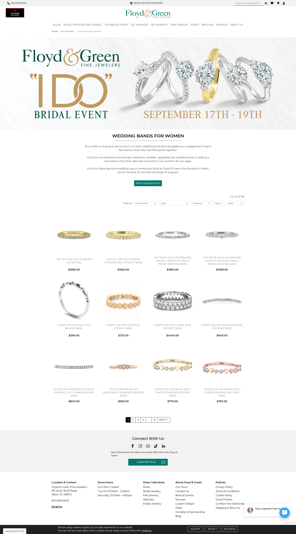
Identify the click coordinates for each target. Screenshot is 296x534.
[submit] (266, 3)
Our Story (181, 487)
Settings (230, 529)
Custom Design (184, 503)
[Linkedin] (163, 446)
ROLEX (57, 24)
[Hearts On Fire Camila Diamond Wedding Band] (222, 301)
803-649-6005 (60, 500)
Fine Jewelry (151, 495)
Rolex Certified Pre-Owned (83, 24)
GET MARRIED (159, 24)
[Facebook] (133, 446)
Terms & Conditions (227, 491)
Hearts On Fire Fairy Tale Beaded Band (74, 327)
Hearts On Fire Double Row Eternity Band (172, 327)
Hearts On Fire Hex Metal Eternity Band (123, 327)
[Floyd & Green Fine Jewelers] (148, 13)
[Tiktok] (156, 446)
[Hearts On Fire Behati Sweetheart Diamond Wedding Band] (123, 367)
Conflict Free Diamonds (230, 503)
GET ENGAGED (139, 24)
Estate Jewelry (152, 503)
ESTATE (195, 24)
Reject (212, 529)
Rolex (146, 487)
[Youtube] (148, 446)
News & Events (184, 495)
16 (154, 419)
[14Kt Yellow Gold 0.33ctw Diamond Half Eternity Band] (123, 235)
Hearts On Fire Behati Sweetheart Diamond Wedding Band (123, 392)
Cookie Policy (224, 495)
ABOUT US (236, 24)
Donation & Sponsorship (190, 512)
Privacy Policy (224, 487)
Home (55, 31)
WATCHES (208, 24)
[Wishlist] (272, 3)
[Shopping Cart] (278, 3)
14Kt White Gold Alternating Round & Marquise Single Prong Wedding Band (222, 260)
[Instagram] (140, 446)
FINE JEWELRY (179, 24)
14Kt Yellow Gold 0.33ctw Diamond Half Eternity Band (123, 261)
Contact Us (182, 491)
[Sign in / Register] (284, 3)
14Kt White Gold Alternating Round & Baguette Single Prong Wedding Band (173, 260)
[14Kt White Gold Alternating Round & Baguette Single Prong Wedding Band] (172, 235)
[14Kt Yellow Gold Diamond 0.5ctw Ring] (74, 235)
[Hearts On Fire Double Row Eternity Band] (172, 301)
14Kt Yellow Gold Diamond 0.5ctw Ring (74, 261)
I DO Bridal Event (116, 24)
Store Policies (224, 499)
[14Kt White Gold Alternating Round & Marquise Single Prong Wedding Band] (222, 235)
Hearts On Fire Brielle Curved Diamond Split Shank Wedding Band (74, 392)
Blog (178, 516)
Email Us (57, 506)
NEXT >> (163, 419)
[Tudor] (15, 12)
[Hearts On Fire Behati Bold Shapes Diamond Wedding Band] (172, 367)
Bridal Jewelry (152, 491)
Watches (148, 499)
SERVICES (222, 24)
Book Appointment (148, 183)
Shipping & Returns (228, 507)
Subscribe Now (146, 461)
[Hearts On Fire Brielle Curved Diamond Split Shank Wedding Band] (74, 367)
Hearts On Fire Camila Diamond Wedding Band (222, 327)
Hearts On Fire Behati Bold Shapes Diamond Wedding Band (173, 392)
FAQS (178, 507)
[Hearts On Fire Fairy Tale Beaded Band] (74, 301)
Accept (195, 529)
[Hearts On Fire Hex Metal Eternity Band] (123, 301)
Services (180, 499)
